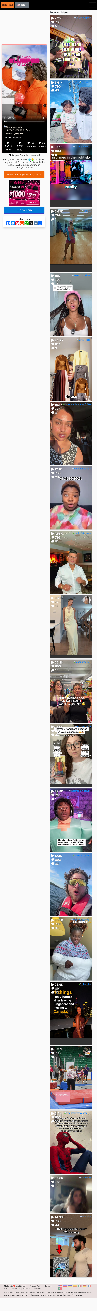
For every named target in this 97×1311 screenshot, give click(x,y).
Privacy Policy (36, 1286)
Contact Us (15, 1289)
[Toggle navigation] (92, 4)
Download (25, 210)
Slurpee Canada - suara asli (25, 155)
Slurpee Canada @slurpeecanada (25, 130)
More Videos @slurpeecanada (24, 174)
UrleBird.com (21, 1286)
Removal (26, 1289)
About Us (37, 1289)
